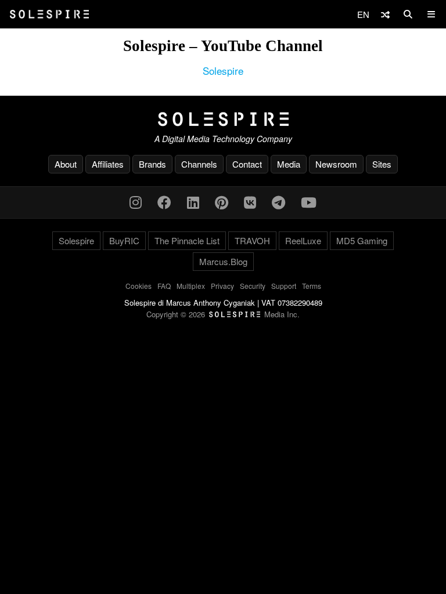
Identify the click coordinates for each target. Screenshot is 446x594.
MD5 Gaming (361, 240)
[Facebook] (164, 201)
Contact (247, 164)
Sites (381, 164)
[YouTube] (308, 201)
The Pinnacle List (187, 240)
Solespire (223, 70)
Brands (152, 164)
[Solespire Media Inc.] (223, 119)
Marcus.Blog (223, 261)
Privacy (222, 286)
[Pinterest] (221, 201)
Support (283, 286)
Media (288, 164)
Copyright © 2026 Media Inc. (223, 314)
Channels (199, 164)
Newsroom (336, 164)
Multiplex (191, 286)
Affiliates (108, 164)
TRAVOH (252, 240)
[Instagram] (136, 201)
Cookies (138, 286)
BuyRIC (124, 240)
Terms (311, 286)
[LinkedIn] (193, 201)
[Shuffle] (385, 14)
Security (252, 286)
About (66, 164)
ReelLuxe (303, 240)
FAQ (164, 286)
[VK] (250, 201)
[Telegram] (278, 201)
